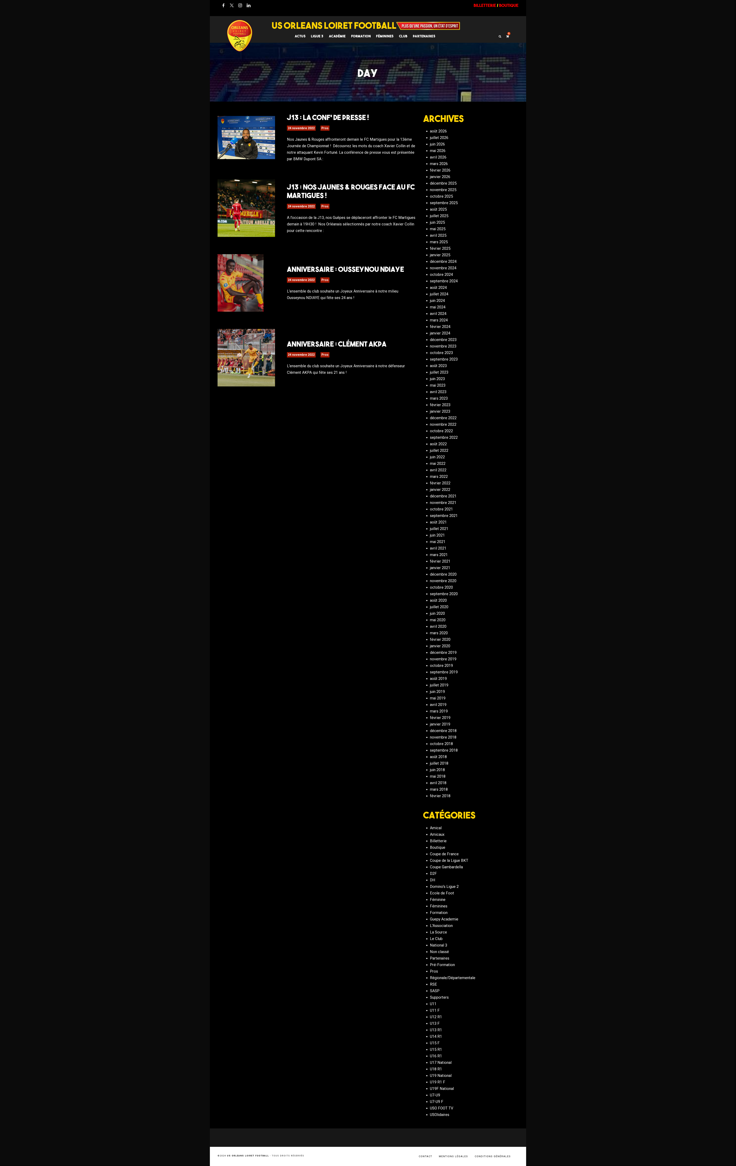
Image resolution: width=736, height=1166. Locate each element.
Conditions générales (493, 1156)
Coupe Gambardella (446, 867)
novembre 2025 (443, 189)
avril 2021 (438, 548)
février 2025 (440, 248)
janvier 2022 (440, 489)
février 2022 (440, 483)
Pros (325, 128)
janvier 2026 (440, 176)
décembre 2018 (443, 730)
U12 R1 (436, 1017)
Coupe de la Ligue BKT (449, 860)
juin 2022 (437, 457)
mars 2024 (439, 320)
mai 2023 (437, 385)
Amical (436, 828)
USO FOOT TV (441, 1108)
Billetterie (438, 841)
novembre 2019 (443, 659)
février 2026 (440, 170)
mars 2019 (439, 711)
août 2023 (438, 365)
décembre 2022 (443, 418)
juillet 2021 (439, 528)
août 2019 (438, 678)
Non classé (439, 951)
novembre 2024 (443, 268)
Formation (439, 912)
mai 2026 (437, 150)
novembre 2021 (443, 502)
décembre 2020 (443, 574)
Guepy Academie (444, 919)
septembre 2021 (444, 515)
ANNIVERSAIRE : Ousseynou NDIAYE (345, 269)
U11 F (435, 1010)
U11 (433, 1004)
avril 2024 (438, 313)
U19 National (441, 1075)
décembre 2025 (443, 183)
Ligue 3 (317, 36)
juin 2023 (437, 378)
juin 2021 (437, 535)
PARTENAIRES (424, 36)
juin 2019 (437, 691)
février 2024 (440, 326)
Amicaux (437, 834)
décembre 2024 (443, 261)
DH (432, 880)
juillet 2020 (439, 607)
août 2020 (438, 600)
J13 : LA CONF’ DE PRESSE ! (328, 117)
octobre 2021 (441, 509)
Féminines (385, 36)
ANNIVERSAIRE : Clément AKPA (336, 343)
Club (403, 36)
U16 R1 (436, 1056)
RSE (433, 984)
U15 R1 (436, 1049)
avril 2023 (438, 391)
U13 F (435, 1023)
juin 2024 (437, 300)
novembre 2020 (443, 580)
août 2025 (438, 209)
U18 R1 (436, 1069)
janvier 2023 (440, 411)
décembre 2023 (443, 339)
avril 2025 (438, 235)
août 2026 (438, 131)
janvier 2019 (440, 724)
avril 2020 (438, 626)
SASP (434, 991)
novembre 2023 (443, 346)
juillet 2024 (439, 294)
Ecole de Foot (442, 893)
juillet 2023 (439, 372)
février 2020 (440, 639)
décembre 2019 (443, 652)
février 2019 (440, 717)
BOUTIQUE (508, 5)
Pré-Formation (442, 964)
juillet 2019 (439, 685)
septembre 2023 (444, 359)
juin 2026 (437, 144)
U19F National (442, 1088)
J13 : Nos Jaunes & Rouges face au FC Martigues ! (351, 191)
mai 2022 (437, 463)
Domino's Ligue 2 (444, 886)
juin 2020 (437, 613)
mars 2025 (439, 242)
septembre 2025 (444, 202)
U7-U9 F (436, 1101)
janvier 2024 (440, 333)
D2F (433, 873)
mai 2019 (437, 698)
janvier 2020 (440, 646)
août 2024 (438, 287)
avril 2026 (438, 157)
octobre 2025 (441, 196)
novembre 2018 (443, 737)
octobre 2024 (441, 274)
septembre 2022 (444, 437)
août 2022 (438, 444)
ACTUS (300, 36)
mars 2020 (439, 633)
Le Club (436, 938)
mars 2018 (439, 789)
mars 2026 (439, 163)
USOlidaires (439, 1114)
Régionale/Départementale (452, 977)
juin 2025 (437, 222)
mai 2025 (437, 229)
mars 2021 (439, 554)
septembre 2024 (444, 281)
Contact (425, 1156)
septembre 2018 (444, 750)
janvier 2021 (440, 567)
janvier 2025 (440, 255)
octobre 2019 (441, 665)
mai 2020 (437, 620)
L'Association (441, 925)
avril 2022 (438, 470)
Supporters (439, 997)
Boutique (437, 847)
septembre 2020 (444, 594)
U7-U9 (435, 1095)
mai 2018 (437, 776)
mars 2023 (439, 398)
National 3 (438, 945)
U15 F (435, 1043)
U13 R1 (436, 1030)
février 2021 (440, 561)
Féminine (437, 899)
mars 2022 (439, 476)
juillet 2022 (439, 450)
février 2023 (440, 405)
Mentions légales (453, 1156)
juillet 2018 (439, 763)
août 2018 (438, 756)
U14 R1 (436, 1036)
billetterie (485, 5)
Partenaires (439, 958)
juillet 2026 (439, 137)
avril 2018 (438, 783)
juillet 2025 (439, 216)
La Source (438, 932)
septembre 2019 (444, 672)
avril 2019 (438, 704)
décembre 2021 (443, 496)
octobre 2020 (441, 587)
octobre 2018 (441, 743)
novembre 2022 (443, 424)
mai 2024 (437, 307)
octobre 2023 (441, 352)
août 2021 (438, 522)
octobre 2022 (441, 431)
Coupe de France (444, 854)
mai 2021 (437, 541)
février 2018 (440, 796)
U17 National (441, 1062)
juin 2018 (437, 769)
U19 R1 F (437, 1082)
